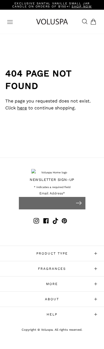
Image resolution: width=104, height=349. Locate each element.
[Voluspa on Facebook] (46, 222)
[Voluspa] (52, 22)
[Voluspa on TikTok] (56, 222)
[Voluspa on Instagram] (36, 222)
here (22, 108)
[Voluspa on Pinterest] (64, 222)
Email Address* (52, 193)
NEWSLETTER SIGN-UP (52, 180)
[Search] (83, 21)
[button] (94, 22)
